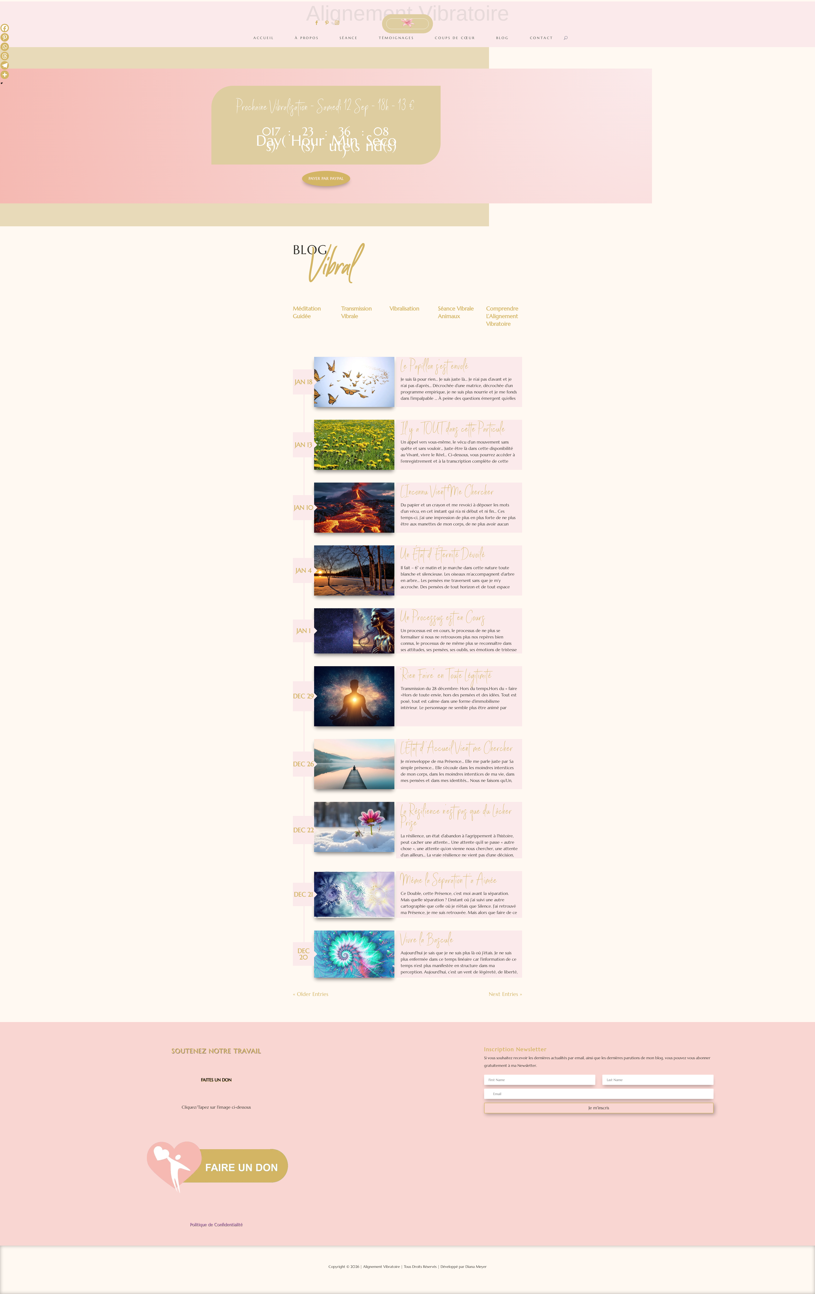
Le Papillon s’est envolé (434, 367)
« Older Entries (310, 994)
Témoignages (396, 38)
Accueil (263, 38)
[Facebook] (4, 28)
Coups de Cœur (455, 38)
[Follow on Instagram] (337, 22)
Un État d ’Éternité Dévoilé (443, 555)
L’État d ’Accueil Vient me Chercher (457, 749)
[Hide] (1, 83)
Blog (502, 38)
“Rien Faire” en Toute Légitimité (446, 676)
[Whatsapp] (4, 46)
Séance (349, 38)
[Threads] (4, 56)
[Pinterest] (4, 37)
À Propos (307, 38)
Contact (542, 38)
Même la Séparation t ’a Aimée (449, 881)
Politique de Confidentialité (216, 1224)
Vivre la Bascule (427, 940)
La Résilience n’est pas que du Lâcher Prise (456, 817)
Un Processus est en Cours (443, 618)
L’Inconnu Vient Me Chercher (447, 492)
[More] (4, 74)
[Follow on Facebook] (316, 22)
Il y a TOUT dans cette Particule (453, 429)
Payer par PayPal (326, 178)
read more (354, 381)
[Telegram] (4, 65)
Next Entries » (505, 994)
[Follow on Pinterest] (327, 22)
